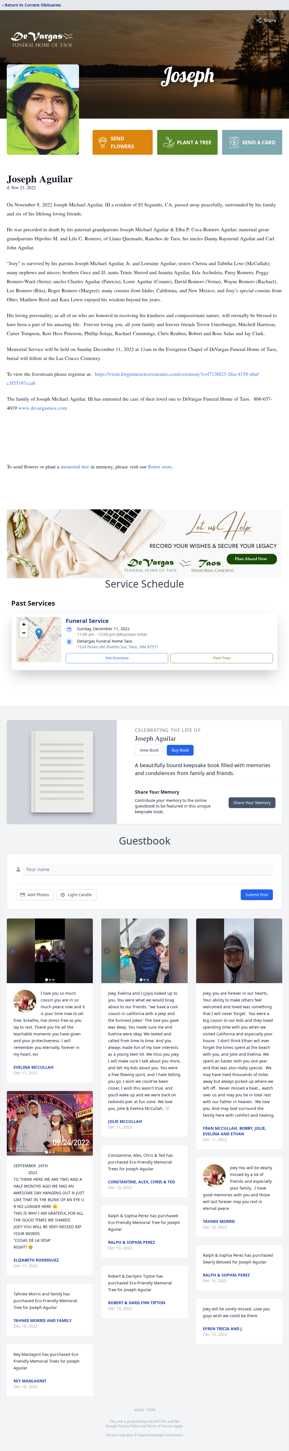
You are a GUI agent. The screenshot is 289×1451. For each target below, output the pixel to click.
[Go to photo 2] (50, 980)
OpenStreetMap (150, 1435)
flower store (160, 466)
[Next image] (87, 950)
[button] (38, 634)
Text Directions (117, 658)
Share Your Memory (252, 802)
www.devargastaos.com (42, 407)
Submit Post (257, 894)
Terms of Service (160, 1426)
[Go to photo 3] (53, 980)
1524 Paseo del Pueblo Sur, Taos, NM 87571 (118, 646)
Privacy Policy (128, 1426)
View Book (149, 750)
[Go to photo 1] (46, 979)
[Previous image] (12, 950)
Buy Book (180, 750)
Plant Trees (222, 658)
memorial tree (75, 466)
